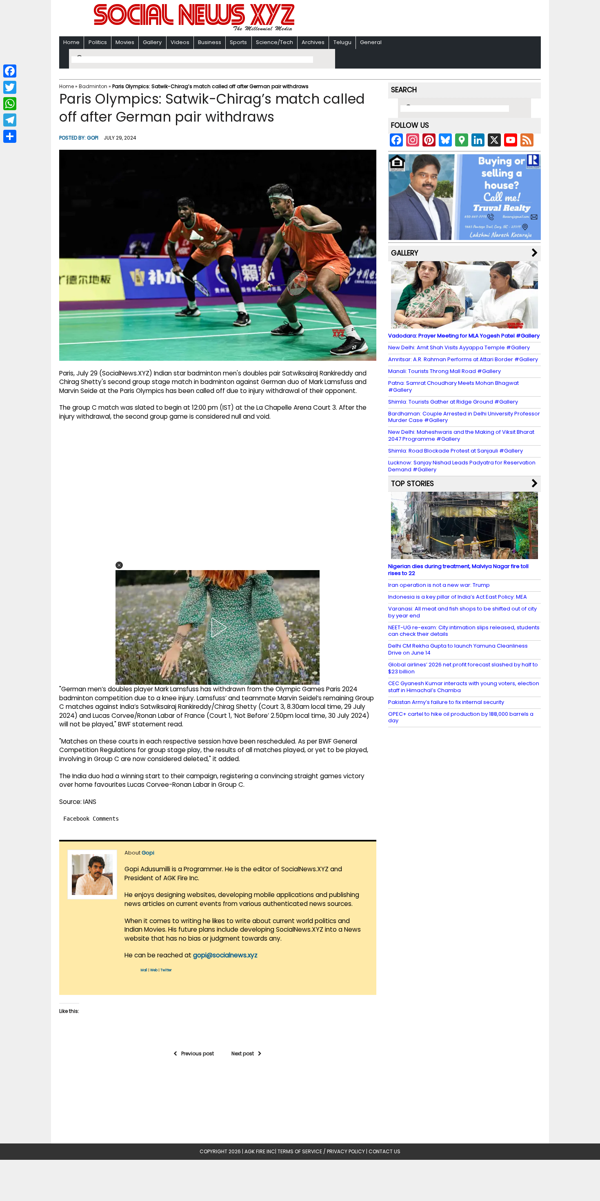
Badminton (93, 86)
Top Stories (412, 483)
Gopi (92, 137)
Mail (144, 970)
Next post (242, 1053)
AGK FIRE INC (259, 1151)
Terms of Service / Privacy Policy (321, 1151)
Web (154, 970)
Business (209, 42)
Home (71, 42)
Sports (238, 42)
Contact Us (384, 1151)
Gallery (152, 42)
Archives (313, 42)
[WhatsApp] (10, 103)
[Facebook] (10, 71)
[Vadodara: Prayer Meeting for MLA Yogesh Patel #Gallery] (464, 324)
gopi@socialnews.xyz (225, 955)
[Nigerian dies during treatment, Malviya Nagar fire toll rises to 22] (464, 555)
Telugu (342, 42)
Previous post (197, 1053)
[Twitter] (10, 87)
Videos (180, 42)
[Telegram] (10, 120)
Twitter (166, 970)
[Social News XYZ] (195, 29)
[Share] (10, 136)
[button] (119, 565)
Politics (98, 42)
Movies (125, 42)
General (371, 42)
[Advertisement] (406, 19)
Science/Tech (274, 42)
